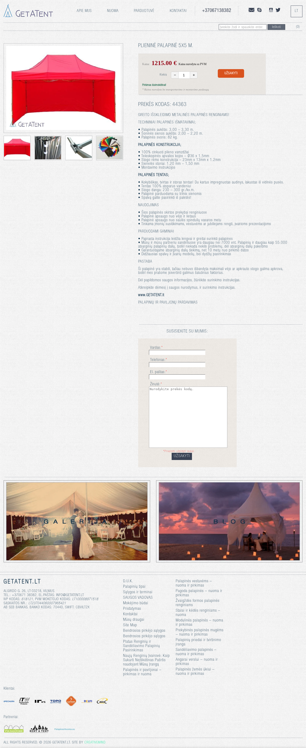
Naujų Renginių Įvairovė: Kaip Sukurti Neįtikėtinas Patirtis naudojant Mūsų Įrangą (146, 660)
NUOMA (113, 11)
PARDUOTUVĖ (144, 11)
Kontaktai (178, 11)
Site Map (130, 625)
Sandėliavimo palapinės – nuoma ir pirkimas (196, 652)
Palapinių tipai (134, 587)
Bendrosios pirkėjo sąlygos (144, 631)
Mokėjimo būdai (135, 603)
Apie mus (84, 11)
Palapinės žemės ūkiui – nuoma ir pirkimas (195, 672)
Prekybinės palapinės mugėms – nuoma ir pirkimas (200, 632)
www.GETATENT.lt (151, 295)
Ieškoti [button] (276, 27)
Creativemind (95, 742)
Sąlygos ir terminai (138, 592)
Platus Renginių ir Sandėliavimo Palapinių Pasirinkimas (141, 646)
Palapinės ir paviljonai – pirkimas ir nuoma (142, 672)
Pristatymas (132, 609)
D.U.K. (128, 581)
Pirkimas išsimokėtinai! (154, 85)
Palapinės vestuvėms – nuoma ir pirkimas (194, 583)
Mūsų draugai (133, 620)
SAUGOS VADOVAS (138, 598)
